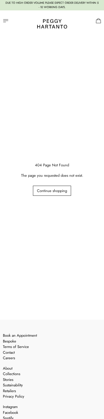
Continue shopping (52, 190)
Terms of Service (16, 346)
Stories (8, 379)
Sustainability (13, 385)
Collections (11, 374)
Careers (9, 358)
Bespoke (9, 341)
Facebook (10, 412)
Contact (9, 352)
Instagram (10, 406)
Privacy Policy (13, 396)
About (7, 368)
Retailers (9, 391)
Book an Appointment (20, 335)
